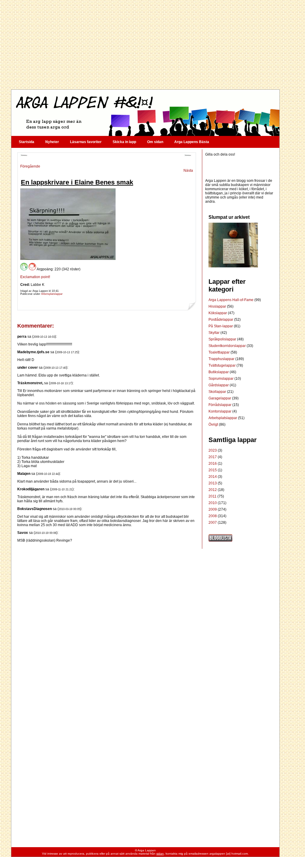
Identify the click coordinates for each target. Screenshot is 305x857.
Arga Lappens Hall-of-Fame (231, 300)
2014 (212, 477)
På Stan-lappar (221, 326)
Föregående (30, 166)
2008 (212, 516)
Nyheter (52, 142)
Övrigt (213, 424)
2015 (212, 470)
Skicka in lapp (124, 142)
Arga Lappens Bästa (191, 142)
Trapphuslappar (221, 359)
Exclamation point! (35, 277)
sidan (160, 853)
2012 (212, 490)
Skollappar (217, 392)
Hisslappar (217, 306)
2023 (212, 450)
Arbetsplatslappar (52, 293)
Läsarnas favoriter (86, 142)
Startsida (26, 142)
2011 (212, 496)
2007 (212, 522)
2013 (212, 483)
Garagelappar (220, 398)
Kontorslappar (220, 411)
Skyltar (214, 333)
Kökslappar (218, 313)
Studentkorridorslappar (227, 346)
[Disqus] (106, 617)
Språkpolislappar (222, 339)
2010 (212, 503)
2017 (212, 457)
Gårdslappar (219, 385)
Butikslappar (219, 372)
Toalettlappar (219, 352)
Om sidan (155, 142)
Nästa (188, 170)
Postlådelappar (221, 319)
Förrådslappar (220, 405)
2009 (212, 509)
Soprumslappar (221, 378)
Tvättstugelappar (222, 365)
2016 (212, 463)
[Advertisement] (145, 44)
